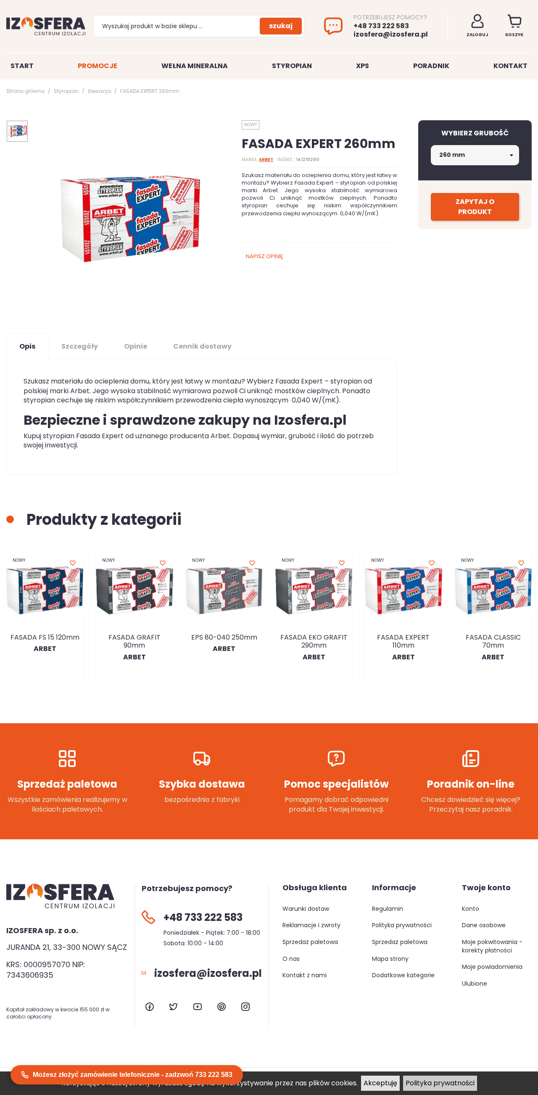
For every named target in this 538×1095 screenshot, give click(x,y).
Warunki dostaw (305, 909)
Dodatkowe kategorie (403, 975)
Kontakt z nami (304, 975)
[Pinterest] (221, 1007)
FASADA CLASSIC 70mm (493, 641)
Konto (470, 909)
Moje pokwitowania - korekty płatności (492, 946)
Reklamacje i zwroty (311, 925)
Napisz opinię (264, 256)
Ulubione (474, 983)
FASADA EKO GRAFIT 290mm (314, 641)
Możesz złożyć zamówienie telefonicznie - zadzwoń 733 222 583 (132, 1074)
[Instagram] (245, 1007)
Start (22, 66)
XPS (362, 66)
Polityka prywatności (440, 1083)
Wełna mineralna (194, 66)
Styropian (292, 66)
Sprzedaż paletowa (310, 942)
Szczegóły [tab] (79, 346)
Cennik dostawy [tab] (202, 346)
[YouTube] (198, 1007)
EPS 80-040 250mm (224, 637)
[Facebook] (150, 1007)
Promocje (97, 66)
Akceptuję (380, 1083)
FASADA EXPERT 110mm (403, 641)
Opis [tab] (27, 346)
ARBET (266, 159)
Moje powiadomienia (492, 967)
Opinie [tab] (135, 346)
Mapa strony (390, 959)
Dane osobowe (484, 925)
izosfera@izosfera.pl (390, 34)
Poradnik (431, 66)
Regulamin (387, 909)
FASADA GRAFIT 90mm (134, 641)
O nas (291, 959)
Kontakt (510, 66)
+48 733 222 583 (381, 26)
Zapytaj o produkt (475, 206)
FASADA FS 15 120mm (45, 637)
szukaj (281, 26)
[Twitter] (174, 1007)
